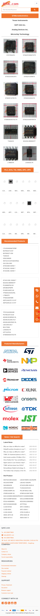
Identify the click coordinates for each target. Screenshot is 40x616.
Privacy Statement (6, 585)
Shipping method (6, 573)
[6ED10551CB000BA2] (35, 181)
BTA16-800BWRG (9, 501)
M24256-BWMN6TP (29, 141)
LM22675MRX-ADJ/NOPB (28, 480)
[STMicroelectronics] (29, 351)
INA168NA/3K (7, 485)
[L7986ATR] (10, 153)
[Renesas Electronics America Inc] (29, 370)
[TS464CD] (10, 132)
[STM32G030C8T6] (10, 67)
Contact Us (4, 551)
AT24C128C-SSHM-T (9, 280)
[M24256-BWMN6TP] (29, 132)
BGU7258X (6, 327)
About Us (4, 549)
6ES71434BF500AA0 (10, 499)
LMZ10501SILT (8, 325)
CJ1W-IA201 (6, 191)
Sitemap (3, 576)
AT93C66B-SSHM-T (9, 266)
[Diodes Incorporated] (29, 379)
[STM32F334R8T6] (29, 67)
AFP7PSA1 (12, 212)
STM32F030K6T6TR (29, 55)
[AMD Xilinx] (29, 389)
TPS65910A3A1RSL (9, 293)
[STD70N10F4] (10, 46)
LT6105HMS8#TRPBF (10, 248)
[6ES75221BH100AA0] (29, 181)
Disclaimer (4, 587)
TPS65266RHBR (8, 298)
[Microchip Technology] (11, 379)
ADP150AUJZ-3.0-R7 (9, 303)
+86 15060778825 (8, 532)
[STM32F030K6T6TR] (29, 46)
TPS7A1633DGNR (8, 312)
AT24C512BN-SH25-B (27, 485)
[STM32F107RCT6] (10, 89)
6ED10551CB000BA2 (26, 501)
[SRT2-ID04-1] (35, 203)
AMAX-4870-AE (8, 515)
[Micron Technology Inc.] (11, 389)
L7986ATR (10, 162)
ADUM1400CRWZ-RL (9, 322)
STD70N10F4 (11, 55)
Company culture (6, 554)
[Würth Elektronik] (11, 399)
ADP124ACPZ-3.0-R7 (9, 300)
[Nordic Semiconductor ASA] (11, 428)
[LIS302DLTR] (29, 153)
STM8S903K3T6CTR (10, 119)
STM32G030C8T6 (10, 76)
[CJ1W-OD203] (4, 224)
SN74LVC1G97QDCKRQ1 (11, 261)
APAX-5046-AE (24, 515)
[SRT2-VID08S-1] (23, 203)
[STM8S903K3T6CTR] (10, 110)
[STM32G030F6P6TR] (29, 110)
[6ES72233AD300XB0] (4, 203)
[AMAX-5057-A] (35, 224)
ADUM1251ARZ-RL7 (9, 320)
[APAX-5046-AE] (23, 224)
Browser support (6, 590)
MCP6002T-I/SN (8, 253)
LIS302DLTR (29, 162)
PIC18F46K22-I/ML (26, 490)
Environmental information (8, 565)
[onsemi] (29, 399)
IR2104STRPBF (8, 482)
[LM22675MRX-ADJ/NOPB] (11, 181)
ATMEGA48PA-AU (9, 490)
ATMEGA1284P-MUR (26, 493)
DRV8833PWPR (8, 288)
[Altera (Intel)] (11, 351)
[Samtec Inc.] (29, 428)
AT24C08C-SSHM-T (9, 271)
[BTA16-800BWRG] (29, 203)
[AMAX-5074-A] (29, 224)
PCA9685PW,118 (8, 285)
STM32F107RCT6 (10, 98)
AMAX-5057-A (24, 517)
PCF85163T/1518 (8, 315)
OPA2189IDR (7, 258)
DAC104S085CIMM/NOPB (11, 496)
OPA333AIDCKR (8, 488)
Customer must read (7, 593)
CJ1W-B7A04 (19, 212)
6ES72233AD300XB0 (10, 504)
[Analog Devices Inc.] (11, 370)
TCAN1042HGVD (25, 488)
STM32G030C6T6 (29, 98)
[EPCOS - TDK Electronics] (29, 408)
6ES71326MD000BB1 (26, 496)
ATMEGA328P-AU (9, 493)
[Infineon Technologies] (11, 408)
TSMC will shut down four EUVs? (13, 465)
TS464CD (11, 141)
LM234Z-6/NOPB (25, 482)
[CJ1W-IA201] (4, 181)
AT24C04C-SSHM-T (9, 268)
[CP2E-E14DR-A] (11, 224)
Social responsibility (7, 557)
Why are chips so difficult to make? (14, 446)
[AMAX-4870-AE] (17, 224)
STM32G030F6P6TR (29, 119)
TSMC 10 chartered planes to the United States (18, 454)
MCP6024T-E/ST (8, 251)
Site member (5, 568)
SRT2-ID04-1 (24, 509)
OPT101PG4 (7, 332)
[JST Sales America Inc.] (29, 418)
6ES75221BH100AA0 (10, 480)
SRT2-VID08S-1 (25, 507)
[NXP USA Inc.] (29, 360)
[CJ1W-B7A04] (17, 203)
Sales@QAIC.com (8, 535)
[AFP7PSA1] (11, 203)
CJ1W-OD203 (7, 512)
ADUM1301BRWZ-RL (9, 317)
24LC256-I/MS (7, 263)
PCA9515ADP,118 (8, 290)
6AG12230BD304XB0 (26, 499)
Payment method (6, 571)
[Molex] (11, 418)
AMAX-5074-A (7, 517)
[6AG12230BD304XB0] (23, 181)
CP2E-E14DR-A (25, 512)
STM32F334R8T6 (29, 76)
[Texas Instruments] (11, 360)
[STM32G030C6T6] (29, 89)
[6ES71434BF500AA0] (17, 181)
